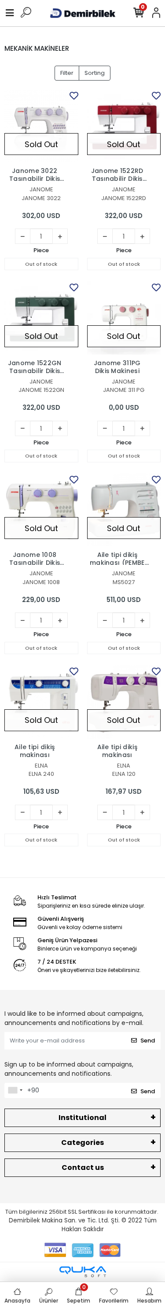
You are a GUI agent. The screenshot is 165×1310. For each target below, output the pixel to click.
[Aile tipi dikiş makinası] (41, 702)
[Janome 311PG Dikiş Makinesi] (124, 318)
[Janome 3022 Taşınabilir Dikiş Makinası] (41, 126)
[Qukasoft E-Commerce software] (82, 1271)
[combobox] (15, 1090)
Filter (66, 73)
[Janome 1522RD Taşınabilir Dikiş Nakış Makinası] (124, 126)
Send (147, 1040)
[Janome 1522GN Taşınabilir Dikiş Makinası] (41, 318)
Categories (82, 1142)
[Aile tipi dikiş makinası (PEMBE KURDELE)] (124, 510)
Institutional (82, 1118)
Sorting (94, 73)
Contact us (83, 1167)
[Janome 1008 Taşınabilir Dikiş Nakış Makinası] (41, 510)
